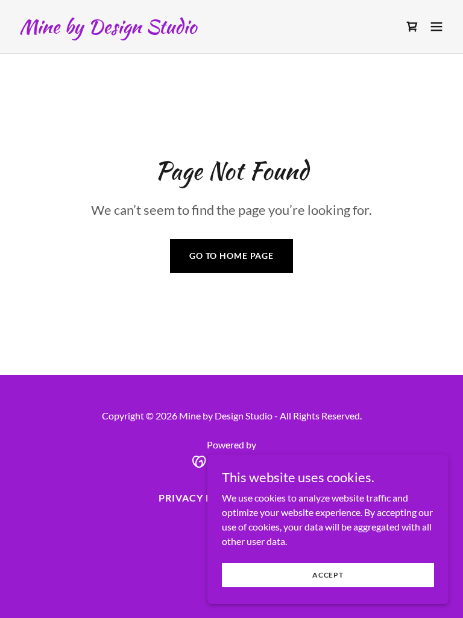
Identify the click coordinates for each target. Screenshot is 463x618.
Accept (328, 574)
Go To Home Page (231, 255)
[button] (436, 26)
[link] (108, 29)
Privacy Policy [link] (201, 497)
